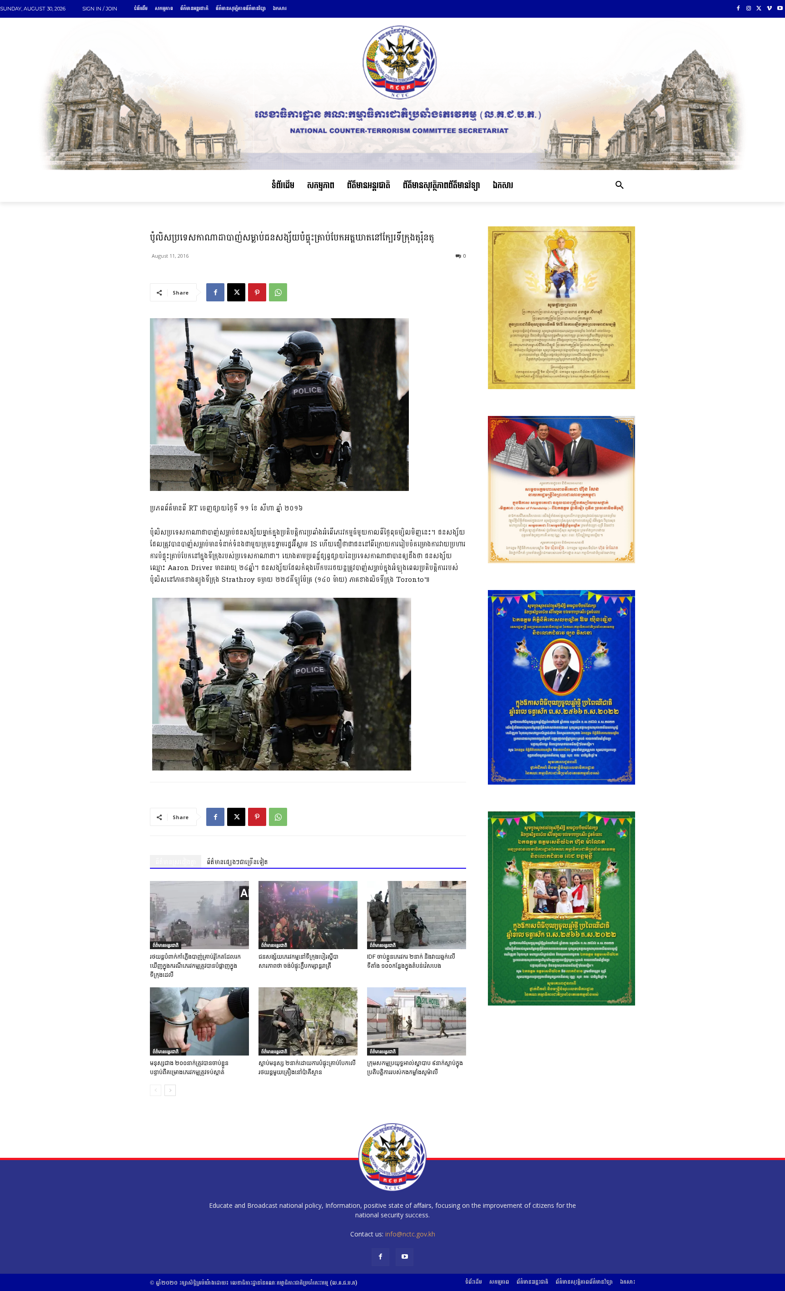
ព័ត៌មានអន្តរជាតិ (166, 945)
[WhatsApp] (278, 292)
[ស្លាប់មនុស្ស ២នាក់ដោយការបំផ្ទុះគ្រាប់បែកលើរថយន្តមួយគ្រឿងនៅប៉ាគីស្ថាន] (308, 1021)
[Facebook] (738, 9)
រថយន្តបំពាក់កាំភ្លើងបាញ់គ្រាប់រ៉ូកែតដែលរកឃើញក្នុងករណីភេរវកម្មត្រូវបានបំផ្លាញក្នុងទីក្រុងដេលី (195, 965)
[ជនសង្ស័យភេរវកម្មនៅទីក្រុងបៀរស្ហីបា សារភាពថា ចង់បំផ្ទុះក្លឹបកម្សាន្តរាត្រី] (308, 915)
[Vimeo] (769, 9)
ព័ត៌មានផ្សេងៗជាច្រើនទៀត (237, 862)
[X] (759, 9)
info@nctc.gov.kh (410, 1234)
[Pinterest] (257, 292)
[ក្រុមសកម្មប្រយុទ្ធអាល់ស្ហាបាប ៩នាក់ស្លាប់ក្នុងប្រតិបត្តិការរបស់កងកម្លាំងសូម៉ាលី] (416, 1021)
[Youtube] (780, 9)
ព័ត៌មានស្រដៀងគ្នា (175, 862)
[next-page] (170, 1090)
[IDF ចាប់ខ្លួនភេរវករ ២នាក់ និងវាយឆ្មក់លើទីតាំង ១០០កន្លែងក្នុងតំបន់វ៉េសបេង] (416, 915)
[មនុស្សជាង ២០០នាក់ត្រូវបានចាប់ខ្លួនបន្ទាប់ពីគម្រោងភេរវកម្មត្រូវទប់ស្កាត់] (199, 1021)
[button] (619, 185)
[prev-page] (155, 1090)
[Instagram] (749, 9)
